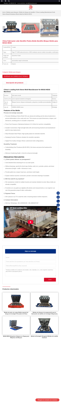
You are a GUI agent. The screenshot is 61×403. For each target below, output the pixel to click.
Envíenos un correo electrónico (16, 76)
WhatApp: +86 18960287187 (10, 3)
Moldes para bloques (12, 12)
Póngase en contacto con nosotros (47, 400)
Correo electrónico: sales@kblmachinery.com (27, 3)
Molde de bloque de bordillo (27, 12)
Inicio (3, 12)
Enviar (50, 279)
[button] (57, 28)
